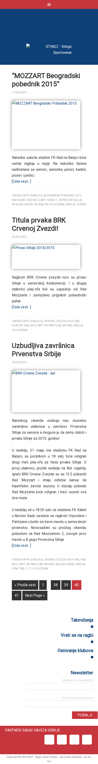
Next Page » (35, 595)
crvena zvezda (55, 321)
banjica (36, 195)
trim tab (18, 568)
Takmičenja (82, 620)
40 (77, 585)
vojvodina (19, 330)
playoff (17, 325)
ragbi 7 (52, 200)
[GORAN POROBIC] (35, 92)
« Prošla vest (25, 585)
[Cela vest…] (21, 181)
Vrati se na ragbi (77, 635)
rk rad (39, 204)
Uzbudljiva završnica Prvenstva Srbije (43, 349)
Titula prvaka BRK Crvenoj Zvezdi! (39, 224)
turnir (81, 204)
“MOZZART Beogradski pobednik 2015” (46, 80)
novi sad (73, 321)
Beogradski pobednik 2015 (62, 195)
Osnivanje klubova (75, 650)
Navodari (18, 200)
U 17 (28, 568)
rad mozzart (36, 200)
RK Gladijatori (22, 204)
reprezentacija (70, 200)
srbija (70, 204)
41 (17, 595)
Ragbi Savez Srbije (49, 27)
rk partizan (52, 325)
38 (56, 585)
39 (66, 585)
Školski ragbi (64, 564)
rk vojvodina (54, 204)
